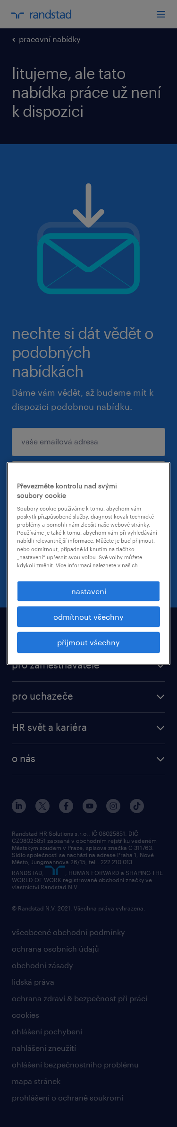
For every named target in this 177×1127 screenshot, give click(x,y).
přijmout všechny (88, 642)
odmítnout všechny (88, 616)
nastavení (88, 590)
